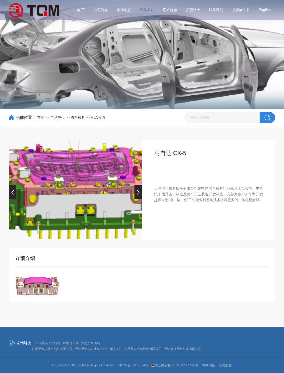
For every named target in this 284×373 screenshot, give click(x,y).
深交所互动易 (90, 343)
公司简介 (101, 10)
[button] (12, 192)
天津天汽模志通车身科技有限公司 (98, 349)
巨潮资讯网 (71, 343)
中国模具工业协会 (48, 343)
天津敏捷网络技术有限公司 (182, 349)
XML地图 (208, 365)
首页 (40, 117)
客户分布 (170, 10)
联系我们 (216, 10)
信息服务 (225, 365)
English (265, 10)
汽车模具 (78, 117)
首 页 (81, 10)
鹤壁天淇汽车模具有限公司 (143, 349)
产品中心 (147, 10)
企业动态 (124, 10)
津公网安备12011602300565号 (176, 365)
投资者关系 (241, 10)
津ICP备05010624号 (133, 365)
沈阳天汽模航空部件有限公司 (52, 349)
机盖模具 (98, 117)
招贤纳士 (193, 10)
